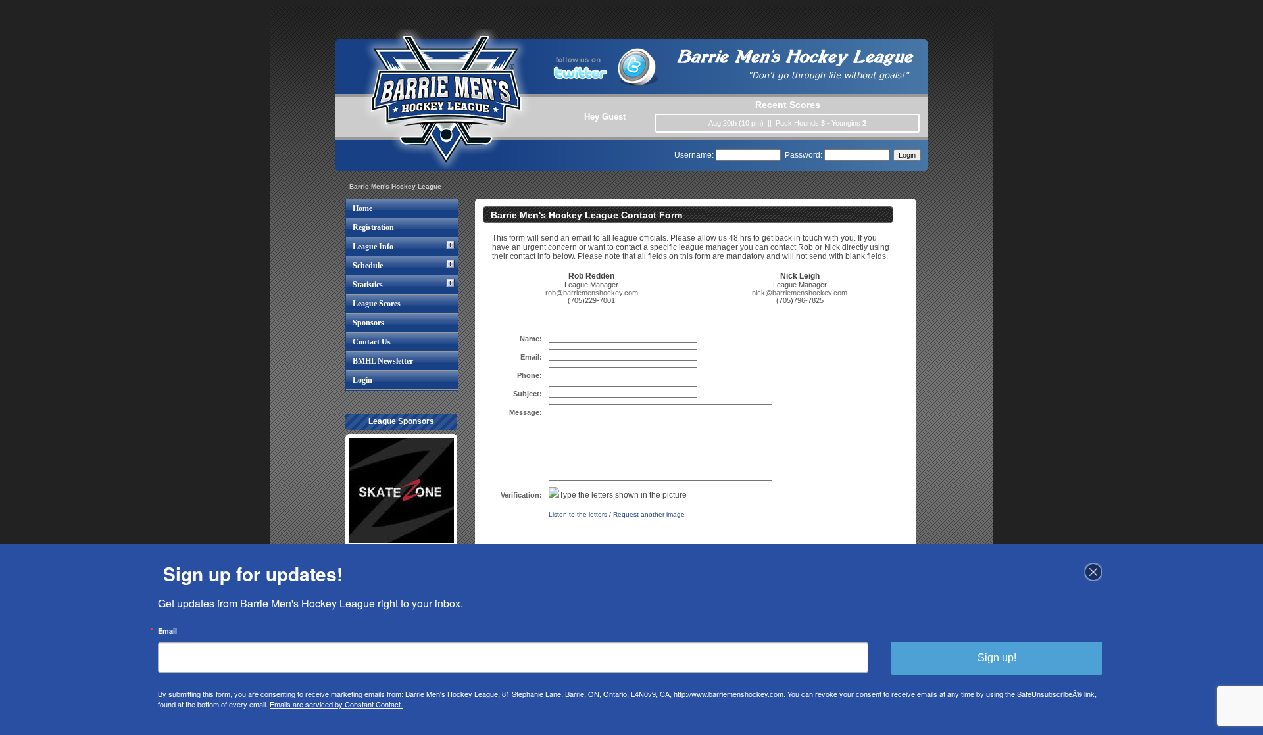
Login (362, 380)
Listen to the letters (578, 514)
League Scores (377, 303)
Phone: (529, 375)
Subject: (527, 394)
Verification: (521, 495)
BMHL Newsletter (383, 361)
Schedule (368, 265)
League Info (373, 246)
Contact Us (372, 341)
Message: (525, 412)
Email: (531, 357)
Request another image (649, 514)
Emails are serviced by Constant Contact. (336, 704)
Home (362, 208)
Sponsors (368, 322)
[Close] (1093, 572)
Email (167, 630)
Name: (531, 339)
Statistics (368, 284)
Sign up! (997, 657)
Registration (373, 227)
